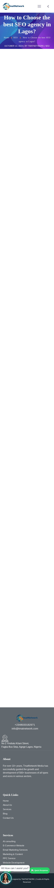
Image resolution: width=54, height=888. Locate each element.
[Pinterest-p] (14, 784)
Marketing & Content (13, 854)
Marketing (9, 605)
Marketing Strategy (13, 609)
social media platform (15, 653)
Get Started (27, 547)
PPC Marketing (12, 627)
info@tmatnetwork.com (25, 728)
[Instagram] (9, 784)
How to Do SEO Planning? (20, 129)
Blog (5, 813)
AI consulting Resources (16, 570)
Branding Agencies (13, 583)
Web (7, 662)
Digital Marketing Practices (17, 600)
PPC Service (9, 858)
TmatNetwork (36, 46)
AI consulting (9, 841)
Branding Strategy (13, 587)
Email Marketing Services (15, 850)
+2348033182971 (25, 724)
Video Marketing (12, 657)
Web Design (10, 666)
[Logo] (13, 6)
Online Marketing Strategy (17, 622)
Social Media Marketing (15, 649)
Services (7, 809)
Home (6, 38)
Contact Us (8, 818)
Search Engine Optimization (17, 635)
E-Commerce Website (13, 845)
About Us (7, 805)
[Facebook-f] (4, 784)
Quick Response (41, 870)
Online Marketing (12, 618)
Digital (8, 592)
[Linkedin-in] (19, 784)
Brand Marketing (12, 574)
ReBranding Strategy (14, 631)
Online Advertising (13, 613)
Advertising (10, 565)
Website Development (13, 862)
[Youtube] (23, 784)
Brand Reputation (13, 578)
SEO (15, 38)
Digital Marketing (12, 596)
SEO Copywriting (12, 644)
